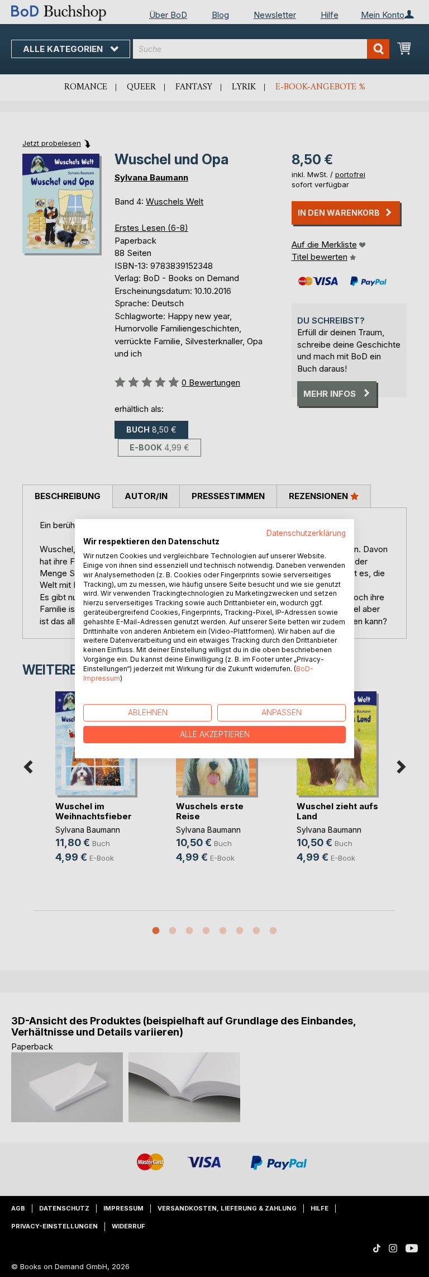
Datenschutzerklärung (306, 532)
